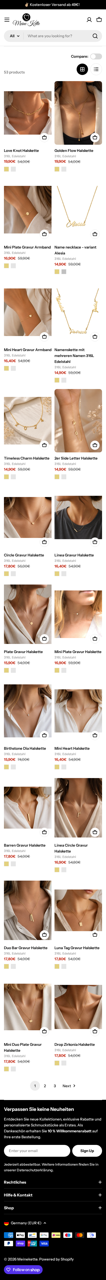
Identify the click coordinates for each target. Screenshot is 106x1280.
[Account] (89, 20)
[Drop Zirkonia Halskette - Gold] (56, 1063)
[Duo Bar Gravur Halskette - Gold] (6, 966)
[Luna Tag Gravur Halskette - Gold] (56, 966)
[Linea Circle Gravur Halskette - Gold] (56, 869)
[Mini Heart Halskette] (78, 711)
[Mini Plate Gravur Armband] (28, 209)
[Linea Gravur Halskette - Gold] (56, 573)
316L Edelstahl (14, 156)
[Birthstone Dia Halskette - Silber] (13, 766)
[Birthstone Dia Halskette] (28, 711)
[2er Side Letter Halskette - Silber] (63, 476)
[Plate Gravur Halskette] (28, 614)
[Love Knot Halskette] (28, 112)
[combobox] (53, 36)
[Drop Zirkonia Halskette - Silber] (63, 1063)
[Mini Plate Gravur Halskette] (78, 614)
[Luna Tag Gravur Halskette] (78, 910)
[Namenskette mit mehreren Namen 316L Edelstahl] (78, 312)
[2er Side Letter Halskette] (78, 420)
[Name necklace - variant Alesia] (78, 209)
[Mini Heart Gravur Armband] (28, 312)
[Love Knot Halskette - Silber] (13, 169)
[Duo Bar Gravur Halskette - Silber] (13, 966)
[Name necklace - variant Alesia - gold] (56, 271)
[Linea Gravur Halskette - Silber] (63, 573)
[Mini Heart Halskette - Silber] (63, 766)
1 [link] (35, 1086)
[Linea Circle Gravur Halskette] (78, 807)
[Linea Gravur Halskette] (78, 517)
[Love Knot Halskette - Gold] (6, 169)
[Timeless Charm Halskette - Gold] (6, 476)
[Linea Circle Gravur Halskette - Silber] (63, 869)
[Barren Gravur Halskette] (28, 807)
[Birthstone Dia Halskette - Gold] (6, 766)
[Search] (95, 36)
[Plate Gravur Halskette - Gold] (6, 670)
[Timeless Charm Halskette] (28, 420)
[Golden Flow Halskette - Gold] (56, 169)
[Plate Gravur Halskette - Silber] (13, 670)
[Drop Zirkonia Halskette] (78, 1007)
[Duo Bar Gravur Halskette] (28, 910)
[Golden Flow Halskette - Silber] (63, 169)
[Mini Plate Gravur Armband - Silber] (13, 265)
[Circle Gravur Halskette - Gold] (6, 573)
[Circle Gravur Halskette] (28, 517)
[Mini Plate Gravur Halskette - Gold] (56, 670)
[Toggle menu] (7, 20)
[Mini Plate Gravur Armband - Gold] (6, 265)
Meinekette (27, 1259)
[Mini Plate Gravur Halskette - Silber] (63, 670)
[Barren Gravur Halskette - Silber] (13, 863)
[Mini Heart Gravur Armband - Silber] (13, 368)
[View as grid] (82, 69)
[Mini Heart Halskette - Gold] (56, 766)
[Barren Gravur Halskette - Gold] (6, 863)
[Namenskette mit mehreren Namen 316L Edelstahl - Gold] (56, 380)
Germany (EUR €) (26, 1223)
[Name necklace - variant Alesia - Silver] (63, 271)
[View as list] (96, 69)
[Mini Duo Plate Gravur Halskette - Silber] (13, 1069)
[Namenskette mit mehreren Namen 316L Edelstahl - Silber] (63, 380)
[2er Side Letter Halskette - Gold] (56, 476)
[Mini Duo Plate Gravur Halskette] (28, 1007)
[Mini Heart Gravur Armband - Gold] (6, 368)
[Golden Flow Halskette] (78, 112)
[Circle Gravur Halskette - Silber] (13, 573)
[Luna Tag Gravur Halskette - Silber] (63, 966)
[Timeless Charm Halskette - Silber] (13, 476)
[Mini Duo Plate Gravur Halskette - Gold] (6, 1069)
